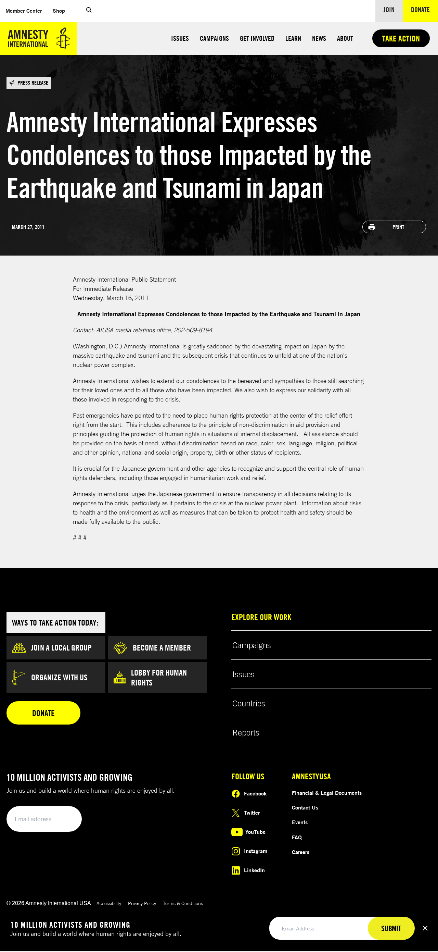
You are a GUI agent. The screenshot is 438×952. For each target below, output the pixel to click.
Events (300, 822)
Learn (293, 38)
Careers (300, 852)
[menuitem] (23, 11)
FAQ (297, 837)
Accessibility (108, 903)
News (319, 38)
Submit (65, 819)
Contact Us (305, 807)
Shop (61, 10)
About (345, 38)
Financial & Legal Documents (327, 792)
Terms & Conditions (183, 903)
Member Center (26, 10)
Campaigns (214, 38)
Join (389, 9)
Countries (248, 703)
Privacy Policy (142, 903)
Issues (180, 38)
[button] (89, 11)
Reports (245, 732)
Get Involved (257, 38)
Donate (424, 9)
